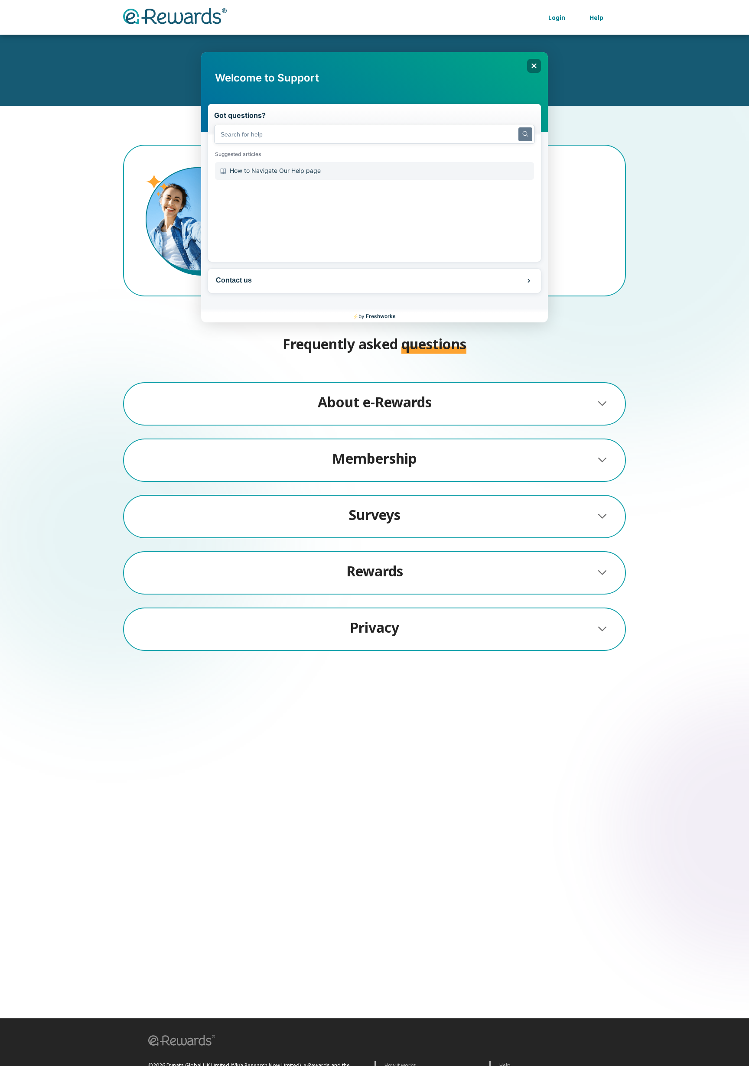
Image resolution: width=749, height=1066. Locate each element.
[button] (178, 1041)
